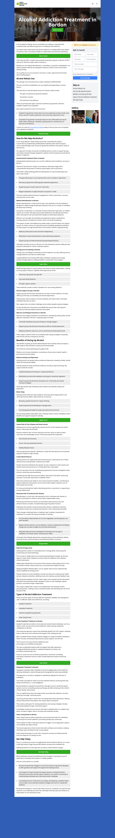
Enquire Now (43, 544)
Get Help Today (43, 752)
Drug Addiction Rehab (37, 127)
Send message (85, 78)
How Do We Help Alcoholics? (82, 91)
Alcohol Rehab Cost (79, 88)
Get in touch (57, 30)
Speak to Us (43, 420)
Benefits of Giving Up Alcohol (82, 94)
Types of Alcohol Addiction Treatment (85, 97)
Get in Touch (43, 56)
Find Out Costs (43, 134)
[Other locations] (92, 4)
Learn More (43, 264)
